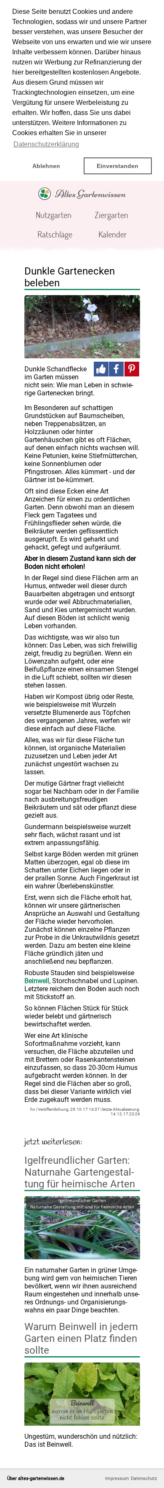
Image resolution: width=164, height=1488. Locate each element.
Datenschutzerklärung (46, 144)
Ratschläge (54, 234)
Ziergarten (111, 214)
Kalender (112, 234)
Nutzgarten (53, 214)
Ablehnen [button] (46, 166)
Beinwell (36, 981)
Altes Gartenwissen (90, 193)
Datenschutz (144, 1478)
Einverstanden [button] (117, 166)
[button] (101, 369)
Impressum (117, 1478)
